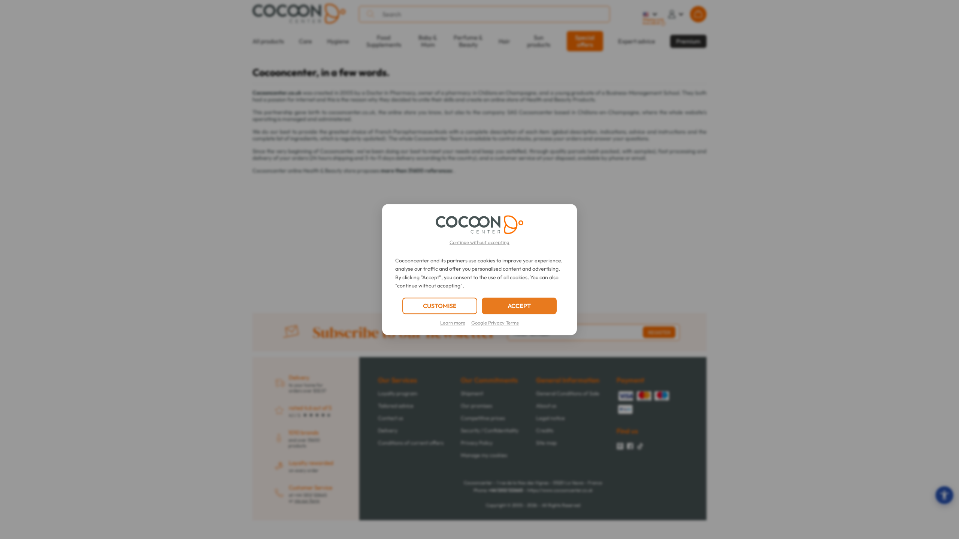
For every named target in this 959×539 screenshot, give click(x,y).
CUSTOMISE (440, 306)
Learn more (452, 323)
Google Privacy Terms (495, 323)
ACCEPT (519, 306)
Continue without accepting (479, 242)
